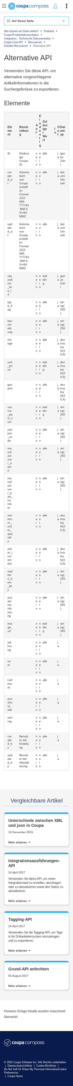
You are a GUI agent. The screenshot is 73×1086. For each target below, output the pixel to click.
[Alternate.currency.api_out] (24, 647)
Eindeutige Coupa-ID (24, 159)
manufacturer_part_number (10, 493)
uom (9, 663)
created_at (10, 178)
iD (9, 153)
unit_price (10, 366)
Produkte (49, 31)
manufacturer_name (10, 459)
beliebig (45, 279)
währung (10, 646)
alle (45, 153)
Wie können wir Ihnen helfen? (21, 31)
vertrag (10, 719)
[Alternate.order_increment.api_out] (24, 556)
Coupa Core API (13, 42)
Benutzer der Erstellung (24, 742)
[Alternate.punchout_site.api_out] (24, 704)
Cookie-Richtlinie (46, 1065)
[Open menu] (66, 6)
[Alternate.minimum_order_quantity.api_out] (24, 528)
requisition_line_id (10, 285)
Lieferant (10, 683)
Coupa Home (15, 1076)
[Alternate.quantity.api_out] (24, 347)
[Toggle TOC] (4, 6)
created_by (10, 742)
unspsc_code (10, 435)
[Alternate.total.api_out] (24, 392)
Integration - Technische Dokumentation (27, 38)
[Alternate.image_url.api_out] (24, 629)
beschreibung (10, 326)
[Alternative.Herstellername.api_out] (24, 459)
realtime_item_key (10, 580)
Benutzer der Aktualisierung (24, 760)
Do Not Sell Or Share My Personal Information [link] (31, 1069)
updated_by (10, 760)
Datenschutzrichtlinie (20, 1065)
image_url (10, 627)
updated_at (10, 229)
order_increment (10, 556)
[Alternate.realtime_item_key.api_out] (24, 580)
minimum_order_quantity (10, 528)
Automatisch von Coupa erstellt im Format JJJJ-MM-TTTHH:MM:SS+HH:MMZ (24, 194)
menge (10, 341)
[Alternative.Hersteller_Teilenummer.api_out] (24, 492)
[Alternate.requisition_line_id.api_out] (24, 285)
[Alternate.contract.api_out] (24, 723)
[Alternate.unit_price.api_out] (24, 369)
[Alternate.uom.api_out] (24, 666)
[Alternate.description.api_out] (24, 326)
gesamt (10, 386)
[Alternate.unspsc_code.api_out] (24, 435)
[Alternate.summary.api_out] (24, 607)
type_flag (10, 305)
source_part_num (10, 414)
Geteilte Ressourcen (16, 45)
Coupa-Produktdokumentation (21, 34)
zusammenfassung (10, 606)
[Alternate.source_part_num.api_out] (24, 414)
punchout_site (10, 704)
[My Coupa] (55, 6)
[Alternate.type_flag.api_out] (24, 307)
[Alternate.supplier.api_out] (24, 685)
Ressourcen (35, 42)
